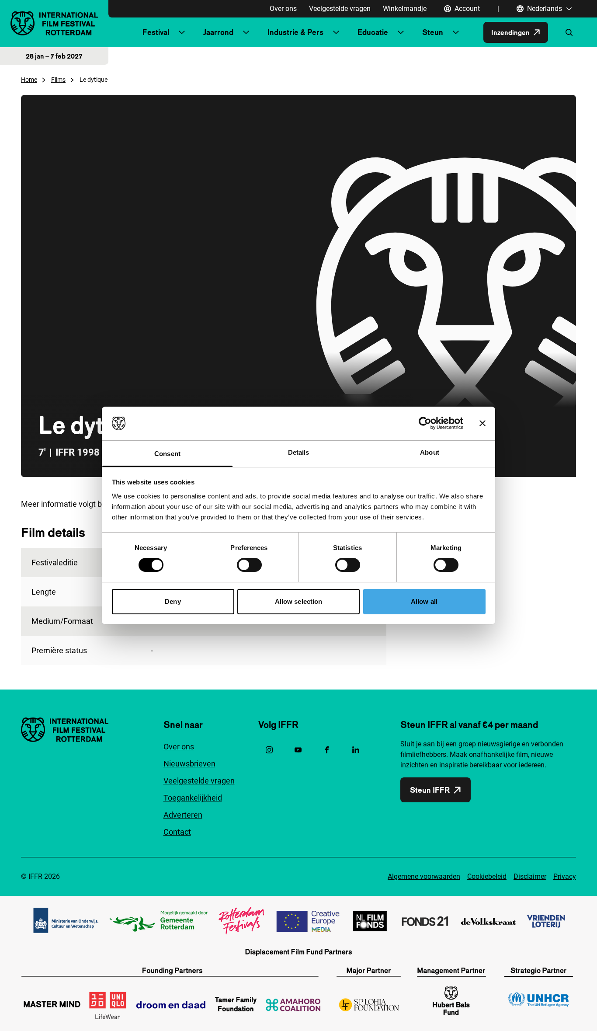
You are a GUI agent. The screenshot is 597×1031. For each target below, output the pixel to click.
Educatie (373, 32)
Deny (172, 601)
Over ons (283, 8)
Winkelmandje (405, 8)
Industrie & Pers (295, 32)
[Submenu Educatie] (401, 32)
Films (58, 79)
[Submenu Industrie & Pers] (336, 32)
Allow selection (299, 601)
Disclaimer (530, 876)
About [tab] (429, 452)
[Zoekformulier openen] (569, 32)
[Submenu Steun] (456, 32)
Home (29, 79)
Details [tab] (298, 452)
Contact (177, 831)
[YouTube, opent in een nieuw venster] (298, 750)
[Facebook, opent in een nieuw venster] (327, 750)
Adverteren (182, 814)
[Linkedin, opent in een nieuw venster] (356, 750)
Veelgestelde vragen (340, 8)
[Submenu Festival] (182, 32)
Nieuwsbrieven (189, 763)
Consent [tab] (167, 453)
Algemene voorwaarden (424, 876)
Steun (432, 32)
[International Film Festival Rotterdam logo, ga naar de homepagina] (54, 23)
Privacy (564, 876)
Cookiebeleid (487, 876)
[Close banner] (482, 423)
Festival (155, 32)
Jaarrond (218, 32)
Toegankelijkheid (192, 797)
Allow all (424, 601)
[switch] (249, 565)
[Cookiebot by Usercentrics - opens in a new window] (425, 423)
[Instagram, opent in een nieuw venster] (269, 750)
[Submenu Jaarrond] (246, 32)
